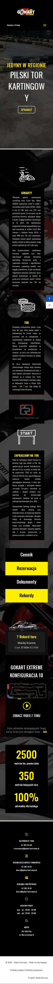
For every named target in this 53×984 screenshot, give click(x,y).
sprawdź (26, 109)
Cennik (26, 554)
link (21, 386)
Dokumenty (26, 581)
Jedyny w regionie (26, 65)
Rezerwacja (26, 568)
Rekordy (26, 595)
